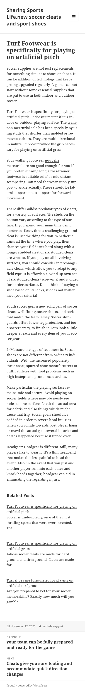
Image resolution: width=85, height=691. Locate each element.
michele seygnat (52, 626)
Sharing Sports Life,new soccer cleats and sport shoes (34, 17)
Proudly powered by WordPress (27, 685)
